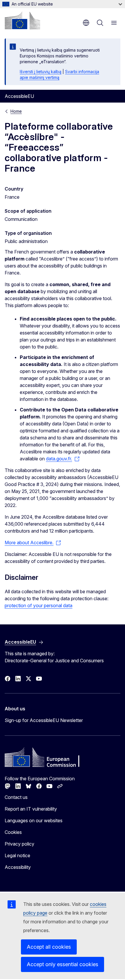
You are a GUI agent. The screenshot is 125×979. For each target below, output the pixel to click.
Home (16, 111)
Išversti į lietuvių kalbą (40, 71)
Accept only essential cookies (62, 964)
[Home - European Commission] (22, 20)
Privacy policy (19, 844)
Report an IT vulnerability (31, 809)
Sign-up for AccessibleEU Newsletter (44, 720)
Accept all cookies (49, 947)
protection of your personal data (38, 605)
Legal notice (17, 855)
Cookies (13, 832)
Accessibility (18, 867)
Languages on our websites (34, 820)
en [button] (86, 22)
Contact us (16, 797)
